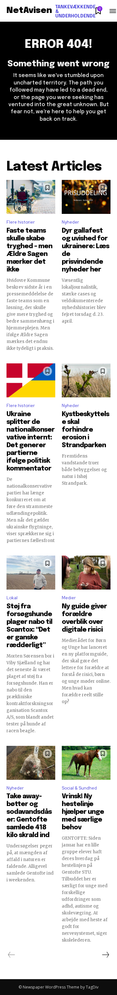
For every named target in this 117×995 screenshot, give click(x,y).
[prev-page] (11, 955)
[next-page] (105, 955)
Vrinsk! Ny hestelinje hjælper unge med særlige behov (83, 812)
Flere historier (20, 222)
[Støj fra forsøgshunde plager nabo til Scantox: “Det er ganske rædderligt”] (30, 573)
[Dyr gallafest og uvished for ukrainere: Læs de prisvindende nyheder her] (86, 197)
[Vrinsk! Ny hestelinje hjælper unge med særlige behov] (86, 763)
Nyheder (70, 222)
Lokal (12, 598)
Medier (69, 598)
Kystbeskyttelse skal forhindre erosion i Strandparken (85, 430)
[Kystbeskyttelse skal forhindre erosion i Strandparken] (86, 380)
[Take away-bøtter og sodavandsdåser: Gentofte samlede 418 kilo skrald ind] (30, 763)
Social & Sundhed (79, 788)
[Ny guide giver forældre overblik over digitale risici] (86, 573)
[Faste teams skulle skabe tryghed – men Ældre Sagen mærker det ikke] (30, 197)
